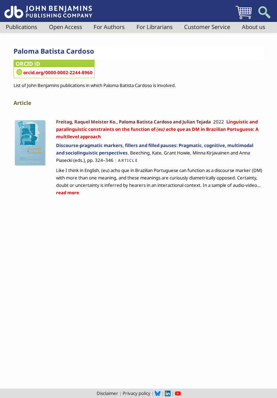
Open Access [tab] (65, 27)
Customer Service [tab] (207, 27)
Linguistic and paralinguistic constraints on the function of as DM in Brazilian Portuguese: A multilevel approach (157, 129)
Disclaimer (107, 393)
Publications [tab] (21, 27)
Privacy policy (136, 393)
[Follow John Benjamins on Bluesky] (157, 393)
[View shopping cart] (243, 19)
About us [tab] (253, 27)
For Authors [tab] (109, 27)
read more (67, 193)
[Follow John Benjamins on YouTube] (178, 393)
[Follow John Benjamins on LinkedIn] (168, 393)
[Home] (48, 8)
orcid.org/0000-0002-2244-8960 (58, 72)
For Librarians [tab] (154, 27)
